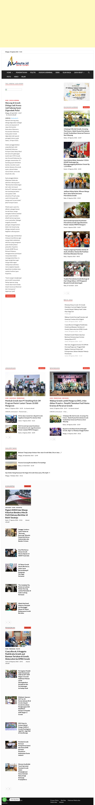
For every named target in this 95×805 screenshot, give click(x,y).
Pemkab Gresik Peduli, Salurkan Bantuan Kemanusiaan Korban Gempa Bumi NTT (75, 337)
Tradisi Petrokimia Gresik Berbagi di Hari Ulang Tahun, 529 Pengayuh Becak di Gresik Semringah (76, 281)
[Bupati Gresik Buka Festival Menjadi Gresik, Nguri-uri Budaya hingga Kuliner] (55, 429)
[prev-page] (65, 293)
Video (16, 76)
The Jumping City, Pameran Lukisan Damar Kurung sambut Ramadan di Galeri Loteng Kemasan (24, 589)
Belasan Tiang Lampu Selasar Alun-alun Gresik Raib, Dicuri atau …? (40, 452)
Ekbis (58, 72)
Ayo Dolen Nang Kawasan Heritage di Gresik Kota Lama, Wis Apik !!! (27, 473)
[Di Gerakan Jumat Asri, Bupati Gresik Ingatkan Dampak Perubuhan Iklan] (11, 416)
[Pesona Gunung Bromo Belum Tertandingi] (11, 463)
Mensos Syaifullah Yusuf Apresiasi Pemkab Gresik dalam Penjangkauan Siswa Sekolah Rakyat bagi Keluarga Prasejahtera (24, 771)
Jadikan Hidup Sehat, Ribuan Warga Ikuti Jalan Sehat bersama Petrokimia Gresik (76, 193)
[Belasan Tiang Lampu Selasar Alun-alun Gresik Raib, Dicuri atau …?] (11, 453)
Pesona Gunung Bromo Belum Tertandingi (32, 462)
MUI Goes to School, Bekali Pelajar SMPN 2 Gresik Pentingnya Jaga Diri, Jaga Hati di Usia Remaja (24, 728)
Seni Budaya (65, 398)
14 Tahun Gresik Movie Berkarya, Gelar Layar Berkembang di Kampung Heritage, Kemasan (23, 570)
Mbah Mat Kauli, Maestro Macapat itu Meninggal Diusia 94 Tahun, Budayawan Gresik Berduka (24, 608)
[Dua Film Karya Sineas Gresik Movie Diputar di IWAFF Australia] (11, 550)
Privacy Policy (54, 800)
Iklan (24, 76)
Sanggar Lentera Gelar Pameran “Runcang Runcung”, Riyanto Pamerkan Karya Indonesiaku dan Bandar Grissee (24, 535)
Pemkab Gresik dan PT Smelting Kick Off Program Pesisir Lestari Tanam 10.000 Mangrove (23, 403)
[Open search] (88, 72)
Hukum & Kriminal (46, 72)
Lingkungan (12, 398)
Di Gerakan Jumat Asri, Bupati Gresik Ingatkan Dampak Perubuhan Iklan (30, 417)
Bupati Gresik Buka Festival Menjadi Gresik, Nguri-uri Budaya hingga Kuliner (76, 429)
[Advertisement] (47, 23)
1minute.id (14, 118)
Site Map (63, 800)
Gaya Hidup (78, 72)
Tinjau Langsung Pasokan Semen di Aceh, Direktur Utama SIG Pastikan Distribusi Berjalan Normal (76, 252)
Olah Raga (67, 72)
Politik (33, 72)
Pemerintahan (21, 72)
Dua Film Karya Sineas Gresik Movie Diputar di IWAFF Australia (23, 552)
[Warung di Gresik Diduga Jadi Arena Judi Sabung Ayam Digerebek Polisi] (13, 94)
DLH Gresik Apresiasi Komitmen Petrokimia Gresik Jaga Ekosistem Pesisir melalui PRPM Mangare (75, 223)
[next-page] (68, 293)
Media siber (53, 802)
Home (9, 72)
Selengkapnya (9, 295)
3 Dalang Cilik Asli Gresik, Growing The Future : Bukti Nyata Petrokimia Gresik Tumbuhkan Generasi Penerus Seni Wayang (77, 132)
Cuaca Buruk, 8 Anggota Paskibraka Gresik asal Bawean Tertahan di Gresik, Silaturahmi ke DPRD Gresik (76, 327)
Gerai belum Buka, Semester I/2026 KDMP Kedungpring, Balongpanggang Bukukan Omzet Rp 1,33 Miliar (77, 163)
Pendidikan (12, 648)
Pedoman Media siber (74, 800)
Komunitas (19, 507)
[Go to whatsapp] (4, 799)
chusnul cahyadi (12, 115)
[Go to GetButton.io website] (4, 803)
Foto (9, 76)
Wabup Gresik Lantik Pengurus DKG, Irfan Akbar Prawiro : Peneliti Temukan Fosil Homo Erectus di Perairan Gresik (69, 403)
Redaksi (61, 802)
